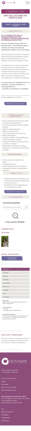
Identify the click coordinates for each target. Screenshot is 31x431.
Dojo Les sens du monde (8, 387)
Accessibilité (5, 384)
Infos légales (5, 415)
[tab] (15, 269)
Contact (3, 381)
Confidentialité (5, 418)
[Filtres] (26, 207)
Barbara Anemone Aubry (8, 390)
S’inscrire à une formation (8, 378)
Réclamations (5, 420)
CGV (2, 409)
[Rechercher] (14, 3)
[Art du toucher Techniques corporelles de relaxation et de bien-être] (6, 2)
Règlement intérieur (7, 412)
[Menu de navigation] (28, 2)
